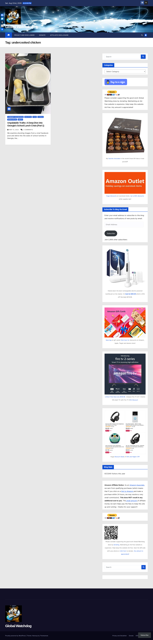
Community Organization (15, 117)
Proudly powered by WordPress (15, 635)
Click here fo (125, 340)
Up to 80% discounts (137, 196)
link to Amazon (127, 491)
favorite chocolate (114, 158)
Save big (108, 340)
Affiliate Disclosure (59, 35)
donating (116, 545)
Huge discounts (111, 196)
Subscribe (111, 233)
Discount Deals (119, 456)
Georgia (40, 117)
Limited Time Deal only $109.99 (115, 397)
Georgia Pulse (12, 119)
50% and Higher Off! (133, 456)
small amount (131, 501)
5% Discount (134, 400)
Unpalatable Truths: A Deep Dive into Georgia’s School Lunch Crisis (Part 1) (25, 124)
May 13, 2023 (14, 129)
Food (34, 117)
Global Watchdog (19, 27)
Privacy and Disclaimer (24, 35)
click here (123, 551)
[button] (142, 35)
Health (20, 119)
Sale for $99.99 (130, 294)
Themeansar (44, 635)
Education (28, 117)
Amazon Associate (137, 485)
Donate (42, 35)
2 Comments (28, 129)
